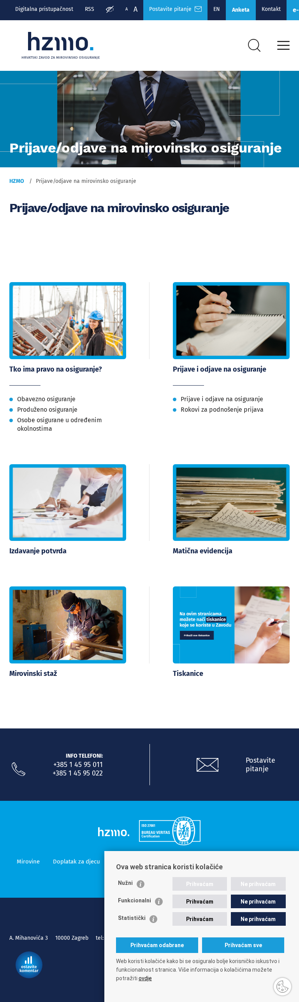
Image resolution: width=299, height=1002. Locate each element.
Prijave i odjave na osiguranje (219, 369)
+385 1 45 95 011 (78, 764)
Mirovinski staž (33, 673)
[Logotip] (61, 45)
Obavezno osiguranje (46, 399)
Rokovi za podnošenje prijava (222, 409)
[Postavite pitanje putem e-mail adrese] (207, 765)
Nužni (125, 883)
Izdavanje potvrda (38, 551)
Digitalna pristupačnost (44, 9)
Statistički (132, 918)
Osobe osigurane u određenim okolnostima (59, 424)
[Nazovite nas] (18, 769)
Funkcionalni (134, 900)
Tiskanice (188, 673)
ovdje (145, 978)
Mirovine (28, 861)
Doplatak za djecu (76, 861)
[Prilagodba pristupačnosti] (110, 10)
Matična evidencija (202, 551)
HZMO (16, 181)
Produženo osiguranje (47, 409)
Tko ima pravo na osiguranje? (55, 369)
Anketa (241, 10)
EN (216, 9)
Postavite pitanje (172, 9)
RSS (89, 9)
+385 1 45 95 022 (78, 773)
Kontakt (271, 9)
